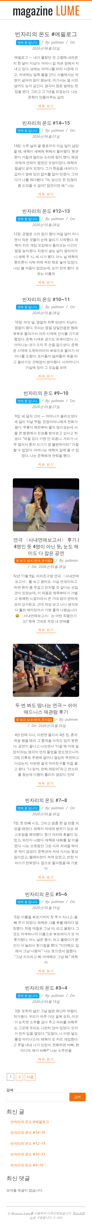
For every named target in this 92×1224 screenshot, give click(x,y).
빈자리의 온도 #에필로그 (46, 34)
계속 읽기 (46, 106)
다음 (30, 1076)
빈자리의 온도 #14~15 (46, 123)
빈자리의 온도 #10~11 (46, 299)
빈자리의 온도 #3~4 (46, 988)
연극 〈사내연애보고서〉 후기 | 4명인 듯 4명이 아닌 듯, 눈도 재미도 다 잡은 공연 (46, 546)
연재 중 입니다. (28, 42)
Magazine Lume (20, 1213)
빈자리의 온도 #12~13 (46, 211)
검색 (9, 1090)
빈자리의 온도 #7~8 (46, 800)
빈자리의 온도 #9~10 (46, 393)
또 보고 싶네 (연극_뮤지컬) (34, 560)
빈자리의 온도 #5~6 (46, 894)
